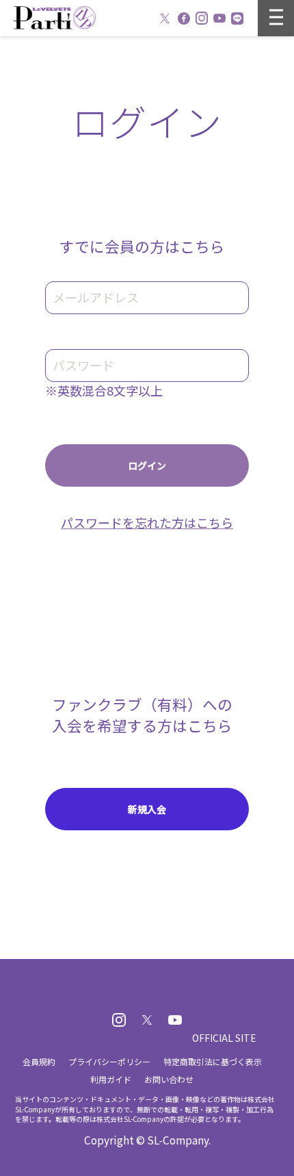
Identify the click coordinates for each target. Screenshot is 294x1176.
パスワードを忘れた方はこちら (147, 522)
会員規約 (39, 1061)
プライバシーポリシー (109, 1061)
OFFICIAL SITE (224, 1038)
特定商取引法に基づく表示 (212, 1061)
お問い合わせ (168, 1079)
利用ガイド (110, 1079)
